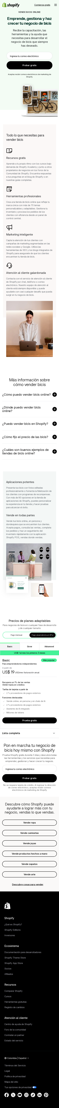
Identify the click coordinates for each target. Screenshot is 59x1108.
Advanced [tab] (49, 646)
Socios (7, 968)
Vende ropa (29, 822)
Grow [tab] (29, 646)
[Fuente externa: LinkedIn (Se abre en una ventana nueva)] (39, 1095)
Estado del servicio (13, 1040)
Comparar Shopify (13, 991)
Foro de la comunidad (15, 1029)
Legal (7, 1071)
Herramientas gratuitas (15, 1001)
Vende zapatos (29, 864)
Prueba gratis (29, 720)
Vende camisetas (29, 833)
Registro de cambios (14, 1007)
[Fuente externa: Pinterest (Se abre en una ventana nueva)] (46, 1095)
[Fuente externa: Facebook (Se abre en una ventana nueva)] (6, 1095)
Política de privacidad (15, 1076)
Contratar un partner (14, 1035)
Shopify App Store (13, 963)
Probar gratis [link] (29, 65)
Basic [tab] (9, 646)
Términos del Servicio (15, 1065)
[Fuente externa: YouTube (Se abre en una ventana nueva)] (20, 1095)
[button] (55, 5)
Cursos (7, 996)
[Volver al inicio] (7, 905)
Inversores (9, 935)
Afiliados (8, 974)
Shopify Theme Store (15, 957)
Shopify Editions (12, 930)
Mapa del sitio (11, 1081)
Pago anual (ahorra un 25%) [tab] (42, 635)
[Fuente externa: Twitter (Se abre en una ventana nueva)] (13, 1095)
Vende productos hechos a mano (29, 853)
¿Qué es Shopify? (13, 924)
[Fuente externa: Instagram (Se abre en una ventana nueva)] (26, 1095)
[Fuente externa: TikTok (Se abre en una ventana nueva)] (33, 1095)
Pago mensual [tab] (16, 635)
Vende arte (29, 874)
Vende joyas (29, 843)
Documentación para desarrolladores (22, 952)
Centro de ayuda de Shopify (18, 1024)
